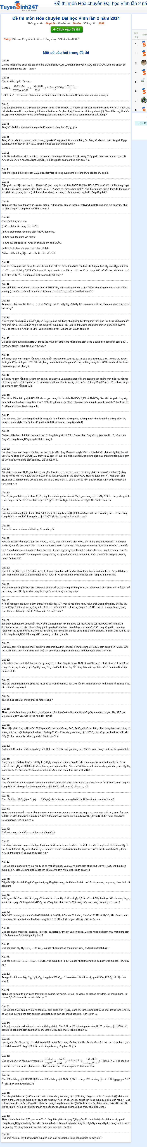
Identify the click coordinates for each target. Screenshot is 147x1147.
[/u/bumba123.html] (144, 91)
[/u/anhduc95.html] (144, 110)
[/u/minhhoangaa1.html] (144, 63)
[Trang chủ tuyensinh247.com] (19, 6)
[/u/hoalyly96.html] (144, 53)
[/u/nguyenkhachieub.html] (144, 44)
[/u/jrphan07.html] (144, 72)
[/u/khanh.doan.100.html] (144, 81)
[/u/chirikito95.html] (144, 100)
